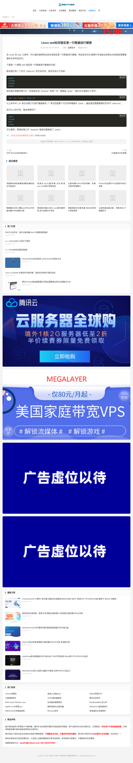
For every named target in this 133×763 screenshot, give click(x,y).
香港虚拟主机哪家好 (97, 711)
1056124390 (40, 135)
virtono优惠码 (10, 694)
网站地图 (63, 756)
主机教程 (62, 10)
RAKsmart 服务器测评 (98, 706)
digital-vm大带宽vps (13, 706)
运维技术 (92, 10)
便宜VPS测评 (66, 5)
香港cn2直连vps (54, 694)
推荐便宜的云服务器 (55, 706)
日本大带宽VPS (95, 694)
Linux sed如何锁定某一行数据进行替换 (66, 42)
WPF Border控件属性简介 (17, 153)
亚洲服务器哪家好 (54, 702)
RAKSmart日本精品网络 (15, 711)
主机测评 (52, 10)
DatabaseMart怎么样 (98, 702)
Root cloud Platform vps (15, 702)
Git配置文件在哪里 (119, 153)
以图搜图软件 (10, 698)
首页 (34, 10)
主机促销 (42, 10)
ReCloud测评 (52, 711)
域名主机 (82, 10)
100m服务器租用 (54, 698)
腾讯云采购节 (94, 698)
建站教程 (72, 10)
